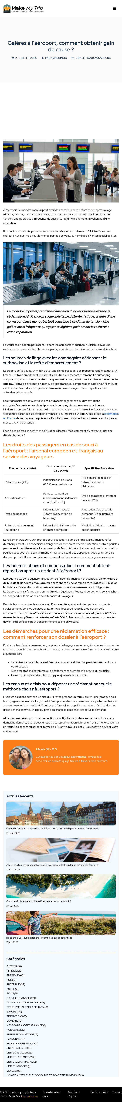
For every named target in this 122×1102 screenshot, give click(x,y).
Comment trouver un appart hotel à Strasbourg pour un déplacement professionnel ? (53, 828)
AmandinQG (59, 58)
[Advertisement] (61, 106)
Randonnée (14, 1039)
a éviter (12, 966)
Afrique (12, 970)
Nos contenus (29, 1096)
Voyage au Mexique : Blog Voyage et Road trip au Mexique (43, 1075)
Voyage (11, 1070)
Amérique (13, 975)
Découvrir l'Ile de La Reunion (25, 1007)
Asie (9, 980)
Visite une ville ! (17, 1052)
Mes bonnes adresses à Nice (25, 1025)
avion (10, 993)
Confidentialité (99, 1092)
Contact (117, 1092)
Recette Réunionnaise (21, 1043)
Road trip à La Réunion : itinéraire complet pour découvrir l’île (39, 937)
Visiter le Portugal (20, 1061)
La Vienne (12, 1020)
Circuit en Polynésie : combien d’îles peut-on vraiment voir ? (38, 901)
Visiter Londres (17, 1066)
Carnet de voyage (18, 998)
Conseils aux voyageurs (93, 58)
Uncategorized (17, 1048)
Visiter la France (18, 1057)
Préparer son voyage (20, 1034)
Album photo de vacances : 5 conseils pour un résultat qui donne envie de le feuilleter (52, 865)
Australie (13, 984)
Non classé (14, 1029)
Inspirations (15, 1016)
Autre (11, 989)
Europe (11, 1011)
